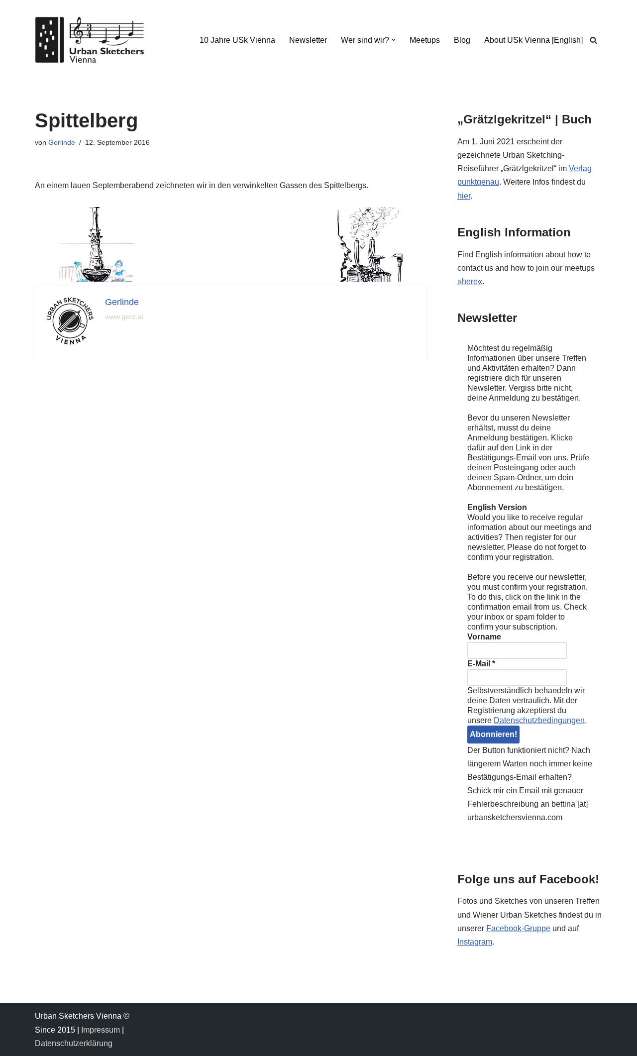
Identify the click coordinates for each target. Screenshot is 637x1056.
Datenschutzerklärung (73, 1043)
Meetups (425, 40)
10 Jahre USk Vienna (237, 40)
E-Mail (481, 663)
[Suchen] (593, 40)
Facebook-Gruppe (518, 928)
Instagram (474, 942)
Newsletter (308, 40)
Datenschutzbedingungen (539, 720)
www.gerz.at (124, 316)
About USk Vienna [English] (533, 40)
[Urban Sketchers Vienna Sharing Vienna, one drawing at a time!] (89, 39)
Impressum (100, 1030)
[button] (394, 40)
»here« (469, 281)
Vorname (484, 637)
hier (463, 196)
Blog (462, 40)
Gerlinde (61, 142)
